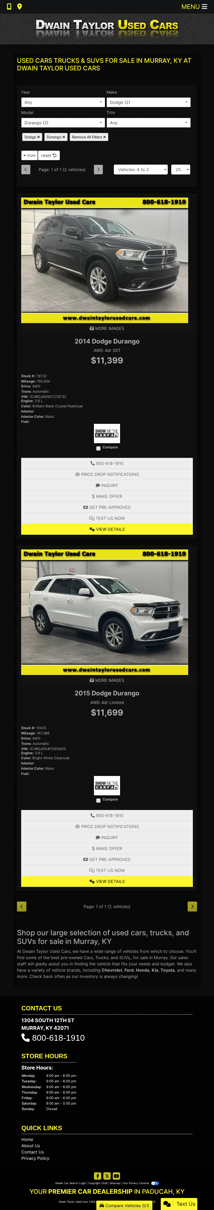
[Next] (98, 170)
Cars (88, 957)
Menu (191, 6)
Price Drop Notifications (109, 474)
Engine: (27, 401)
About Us (30, 1145)
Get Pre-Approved (109, 507)
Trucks (101, 957)
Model (27, 112)
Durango (54, 137)
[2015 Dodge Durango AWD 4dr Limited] (104, 612)
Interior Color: (32, 417)
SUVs (124, 957)
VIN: (24, 397)
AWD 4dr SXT (107, 350)
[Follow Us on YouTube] (116, 1176)
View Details (110, 529)
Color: (26, 406)
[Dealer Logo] (107, 29)
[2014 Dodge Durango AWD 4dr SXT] (104, 259)
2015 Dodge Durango (107, 693)
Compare (110, 447)
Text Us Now (109, 518)
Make (111, 92)
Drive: (26, 386)
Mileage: (28, 381)
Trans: (26, 391)
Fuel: (25, 422)
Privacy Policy (35, 1158)
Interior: (27, 411)
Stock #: (28, 376)
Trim (110, 112)
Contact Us (32, 1152)
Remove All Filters (87, 137)
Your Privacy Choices (136, 1183)
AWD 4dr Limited (107, 702)
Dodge (31, 137)
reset (46, 155)
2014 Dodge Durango (107, 341)
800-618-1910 (109, 463)
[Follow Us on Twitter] (107, 1176)
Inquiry (109, 485)
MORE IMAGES (109, 328)
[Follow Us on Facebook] (97, 1176)
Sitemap (115, 1183)
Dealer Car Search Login (70, 1183)
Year (25, 92)
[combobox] (63, 102)
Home (27, 1139)
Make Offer (108, 496)
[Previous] (26, 170)
